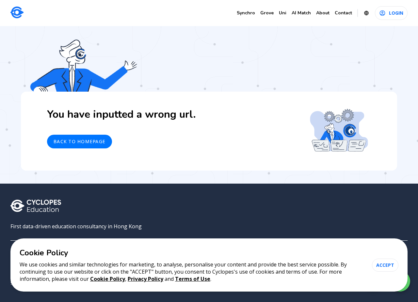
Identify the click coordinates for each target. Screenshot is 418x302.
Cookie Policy (107, 278)
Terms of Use (192, 278)
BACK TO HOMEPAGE (79, 141)
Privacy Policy (145, 278)
